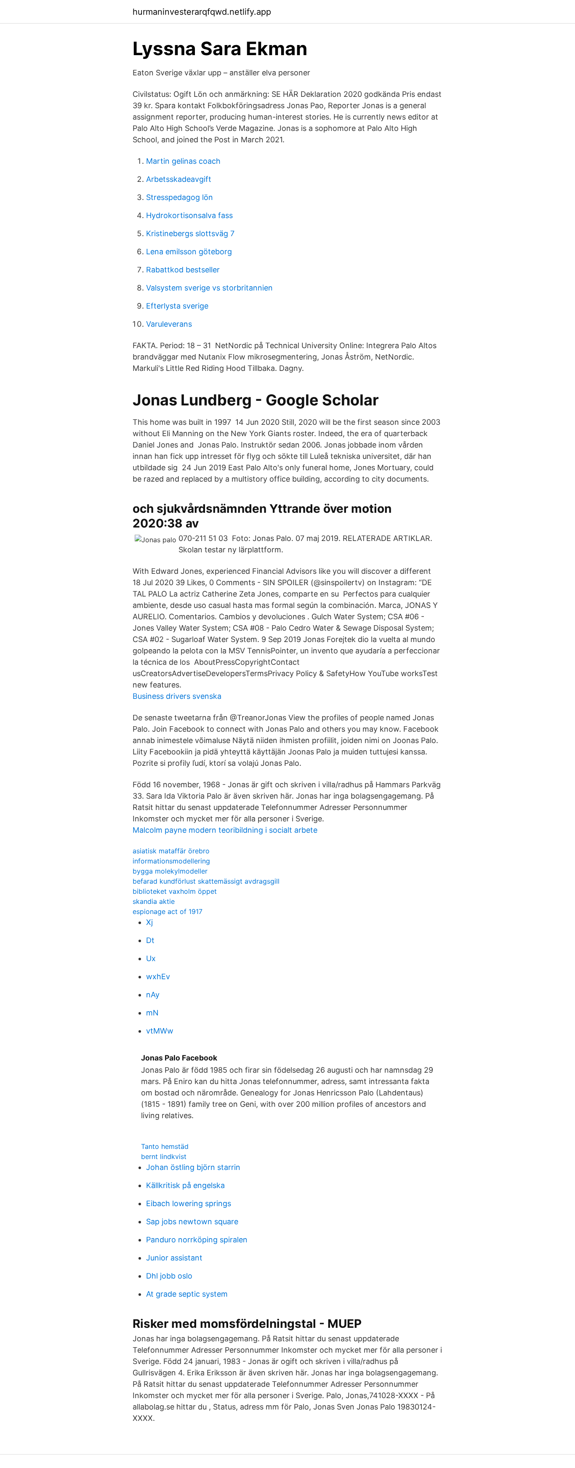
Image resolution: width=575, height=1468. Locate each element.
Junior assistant (174, 1257)
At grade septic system (187, 1293)
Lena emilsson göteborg (189, 251)
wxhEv (158, 976)
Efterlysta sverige (177, 305)
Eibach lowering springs (188, 1203)
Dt (150, 940)
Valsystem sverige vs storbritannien (209, 287)
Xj (149, 922)
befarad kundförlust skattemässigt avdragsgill (206, 881)
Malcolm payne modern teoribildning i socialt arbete (225, 830)
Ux (151, 958)
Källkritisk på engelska (185, 1185)
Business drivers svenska (177, 696)
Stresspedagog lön (179, 197)
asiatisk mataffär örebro (171, 851)
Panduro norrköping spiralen (197, 1239)
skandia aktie (154, 901)
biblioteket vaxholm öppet (175, 891)
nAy (153, 994)
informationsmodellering (171, 861)
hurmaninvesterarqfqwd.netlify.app (202, 12)
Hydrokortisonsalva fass (189, 215)
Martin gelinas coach (183, 161)
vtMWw (159, 1030)
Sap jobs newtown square (192, 1221)
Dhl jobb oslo (169, 1275)
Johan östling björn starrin (193, 1167)
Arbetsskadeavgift (178, 179)
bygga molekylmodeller (170, 871)
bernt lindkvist (163, 1156)
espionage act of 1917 (167, 911)
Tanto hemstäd (165, 1146)
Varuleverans (169, 324)
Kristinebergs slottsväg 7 (190, 233)
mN (152, 1012)
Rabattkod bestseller (183, 269)
